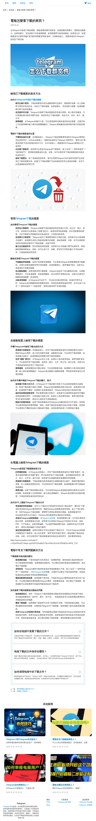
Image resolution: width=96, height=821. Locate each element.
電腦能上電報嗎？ (22, 691)
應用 (14, 3)
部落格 (23, 3)
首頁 (7, 3)
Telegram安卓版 (64, 802)
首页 (4, 10)
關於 (48, 800)
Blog (48, 805)
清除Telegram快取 (38, 572)
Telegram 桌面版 (85, 805)
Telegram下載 (24, 218)
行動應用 (64, 800)
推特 (89, 3)
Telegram (6, 806)
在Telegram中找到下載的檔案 (27, 100)
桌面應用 (85, 800)
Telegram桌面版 (48, 518)
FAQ (48, 802)
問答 (31, 3)
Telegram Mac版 (85, 802)
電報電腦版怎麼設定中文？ (25, 689)
